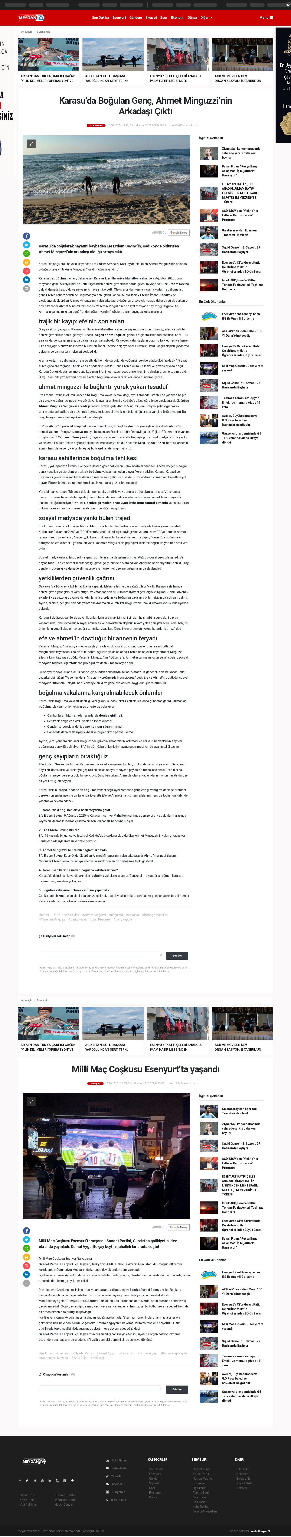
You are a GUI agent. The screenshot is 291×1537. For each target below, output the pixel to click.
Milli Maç (46, 1259)
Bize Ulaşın (118, 1500)
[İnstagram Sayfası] (37, 1480)
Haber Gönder (64, 1504)
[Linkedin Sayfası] (52, 1480)
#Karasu (44, 915)
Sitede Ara (243, 1469)
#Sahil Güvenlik (100, 919)
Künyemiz (118, 1492)
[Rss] (59, 1480)
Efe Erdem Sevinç (52, 764)
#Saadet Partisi (83, 1353)
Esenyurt (119, 18)
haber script (183, 1531)
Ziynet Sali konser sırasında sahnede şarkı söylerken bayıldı (241, 153)
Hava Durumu (202, 1469)
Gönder (177, 955)
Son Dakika (100, 18)
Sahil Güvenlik (177, 592)
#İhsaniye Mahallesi (155, 915)
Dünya (192, 18)
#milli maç (46, 1353)
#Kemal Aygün (106, 1353)
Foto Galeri (119, 1460)
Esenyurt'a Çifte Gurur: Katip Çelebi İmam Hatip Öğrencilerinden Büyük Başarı (242, 267)
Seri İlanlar (200, 1502)
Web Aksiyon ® (260, 1531)
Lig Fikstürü (200, 1488)
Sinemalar (199, 1497)
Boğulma (49, 890)
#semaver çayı (147, 1353)
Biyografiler (244, 1478)
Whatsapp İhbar (65, 1500)
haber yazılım (166, 1531)
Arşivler (116, 1484)
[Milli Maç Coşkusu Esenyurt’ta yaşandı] (106, 1155)
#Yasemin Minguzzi (52, 919)
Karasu (99, 278)
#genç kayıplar (123, 919)
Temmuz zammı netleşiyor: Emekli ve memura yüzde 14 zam (241, 402)
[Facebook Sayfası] (21, 1480)
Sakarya (45, 586)
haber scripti (149, 1531)
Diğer (205, 18)
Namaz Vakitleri (203, 1478)
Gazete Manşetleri (205, 1511)
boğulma (103, 377)
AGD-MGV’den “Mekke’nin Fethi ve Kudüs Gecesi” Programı (240, 215)
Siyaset (151, 18)
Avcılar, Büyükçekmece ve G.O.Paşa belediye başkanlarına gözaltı (239, 420)
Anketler (242, 1474)
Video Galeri (119, 1468)
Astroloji (241, 1488)
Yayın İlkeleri (28, 1500)
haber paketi (132, 1531)
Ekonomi (177, 18)
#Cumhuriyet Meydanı (53, 1358)
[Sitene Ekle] (74, 1480)
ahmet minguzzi (60, 386)
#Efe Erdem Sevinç (66, 915)
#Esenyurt (63, 1353)
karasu (48, 458)
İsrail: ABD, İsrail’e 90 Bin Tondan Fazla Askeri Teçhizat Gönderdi (242, 285)
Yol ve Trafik (201, 1474)
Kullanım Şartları (65, 1495)
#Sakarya (132, 915)
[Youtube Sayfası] (44, 1480)
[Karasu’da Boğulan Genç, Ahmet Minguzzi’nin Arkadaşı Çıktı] (106, 179)
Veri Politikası (28, 1504)
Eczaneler (199, 1483)
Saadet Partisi (49, 1264)
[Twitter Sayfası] (29, 1480)
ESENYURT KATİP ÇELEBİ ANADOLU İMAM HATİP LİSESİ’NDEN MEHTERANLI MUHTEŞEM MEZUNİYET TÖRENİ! (240, 193)
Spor (163, 18)
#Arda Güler (80, 1358)
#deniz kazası (78, 919)
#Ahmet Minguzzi (94, 915)
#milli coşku (98, 1358)
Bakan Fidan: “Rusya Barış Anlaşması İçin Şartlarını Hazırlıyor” (239, 171)
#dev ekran (126, 1353)
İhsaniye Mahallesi (126, 278)
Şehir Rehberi (201, 1506)
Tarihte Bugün (202, 1492)
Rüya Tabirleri (245, 1483)
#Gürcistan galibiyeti (173, 1353)
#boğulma (116, 915)
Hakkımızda (27, 1495)
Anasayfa (27, 31)
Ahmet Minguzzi (92, 526)
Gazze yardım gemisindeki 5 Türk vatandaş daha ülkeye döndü (241, 438)
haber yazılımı (114, 1531)
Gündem (135, 18)
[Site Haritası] (66, 1480)
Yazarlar (117, 1476)
